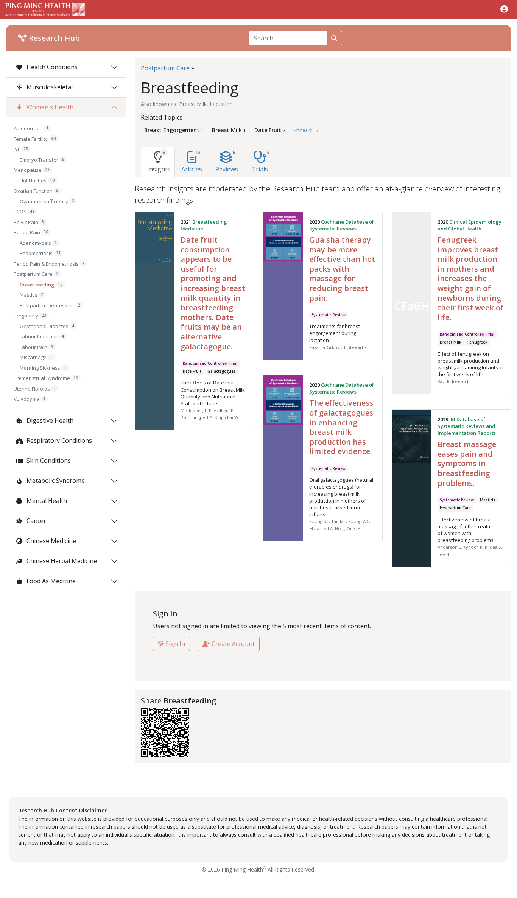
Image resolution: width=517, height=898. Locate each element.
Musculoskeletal (49, 87)
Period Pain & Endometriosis (49, 263)
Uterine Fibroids (35, 388)
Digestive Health (49, 420)
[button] (504, 9)
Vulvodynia (29, 398)
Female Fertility (35, 138)
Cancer (35, 521)
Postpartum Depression (50, 305)
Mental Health (46, 500)
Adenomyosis (38, 243)
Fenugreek (477, 342)
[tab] (158, 162)
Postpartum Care (36, 274)
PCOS (24, 211)
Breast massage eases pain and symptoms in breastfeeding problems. (467, 463)
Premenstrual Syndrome (46, 378)
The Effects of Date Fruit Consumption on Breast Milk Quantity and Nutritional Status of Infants (213, 393)
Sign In (174, 644)
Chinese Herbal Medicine (61, 561)
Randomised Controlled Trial (210, 363)
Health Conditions (51, 67)
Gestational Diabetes (47, 326)
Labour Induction (42, 336)
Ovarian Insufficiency (47, 201)
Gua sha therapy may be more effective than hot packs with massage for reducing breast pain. (342, 269)
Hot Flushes (37, 180)
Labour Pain (36, 347)
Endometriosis (40, 253)
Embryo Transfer (42, 159)
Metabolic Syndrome (55, 480)
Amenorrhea (31, 128)
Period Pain (31, 232)
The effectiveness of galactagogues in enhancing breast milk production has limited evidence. (341, 427)
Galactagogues (221, 371)
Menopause (32, 170)
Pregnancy (30, 315)
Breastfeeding (41, 284)
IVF (21, 149)
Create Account (232, 644)
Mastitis (31, 294)
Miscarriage (36, 357)
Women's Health (49, 107)
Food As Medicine (50, 581)
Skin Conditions (48, 460)
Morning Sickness (43, 367)
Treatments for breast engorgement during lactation (334, 333)
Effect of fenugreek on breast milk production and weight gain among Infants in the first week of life (470, 364)
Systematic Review (328, 315)
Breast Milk (450, 342)
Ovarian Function (36, 190)
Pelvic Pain (29, 222)
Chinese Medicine (50, 541)
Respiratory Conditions (58, 440)
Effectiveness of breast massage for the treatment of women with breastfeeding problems (468, 530)
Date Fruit (192, 371)
